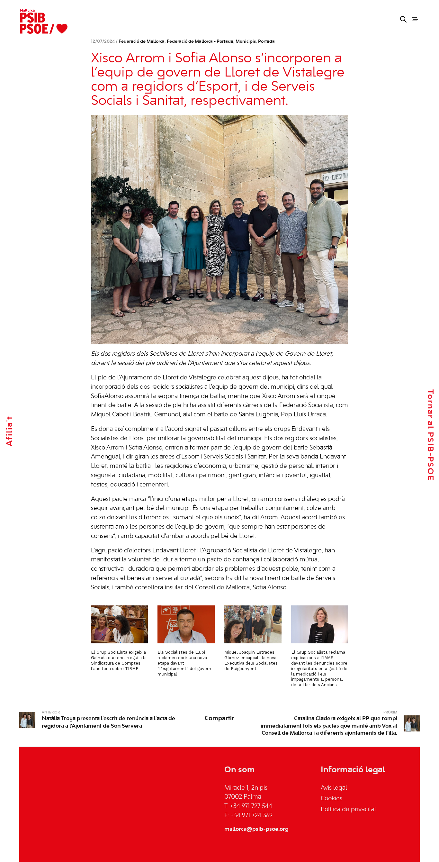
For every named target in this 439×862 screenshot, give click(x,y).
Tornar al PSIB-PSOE (430, 435)
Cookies (331, 799)
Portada (266, 42)
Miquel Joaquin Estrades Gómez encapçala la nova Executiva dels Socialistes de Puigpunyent (251, 660)
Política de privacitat (348, 809)
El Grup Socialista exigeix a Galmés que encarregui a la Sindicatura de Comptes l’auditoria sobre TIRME (119, 660)
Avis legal (334, 788)
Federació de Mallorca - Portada (200, 42)
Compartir (219, 718)
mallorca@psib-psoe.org (256, 829)
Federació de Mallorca (142, 42)
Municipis (246, 42)
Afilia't (9, 431)
